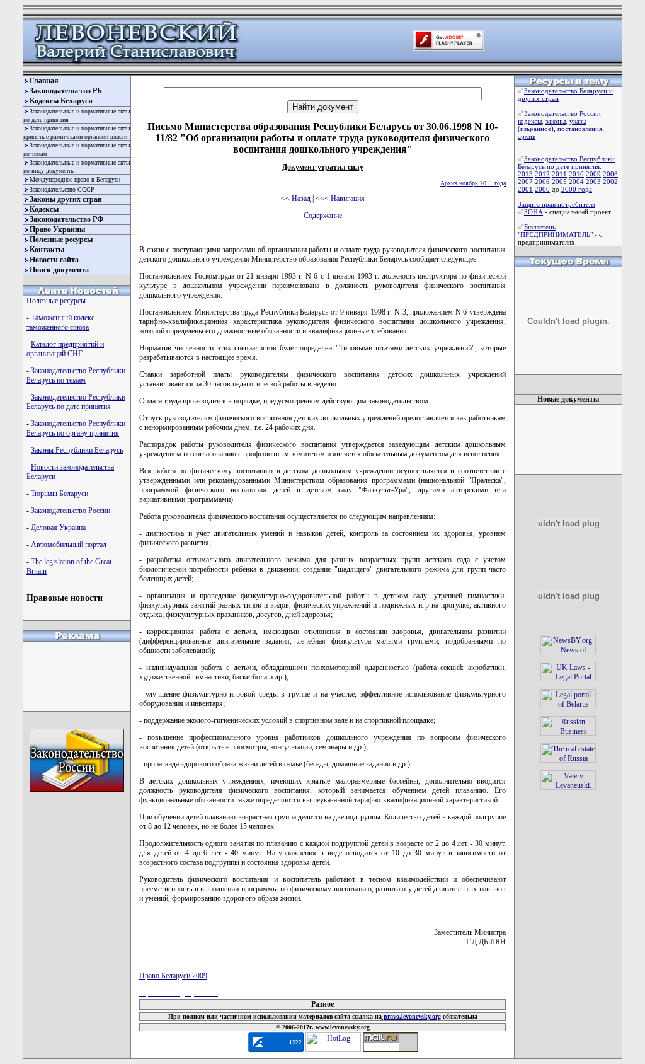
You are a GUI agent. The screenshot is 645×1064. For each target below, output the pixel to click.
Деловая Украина (58, 527)
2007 (525, 181)
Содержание (323, 215)
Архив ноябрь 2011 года (473, 183)
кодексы (530, 121)
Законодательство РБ (66, 90)
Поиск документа (59, 269)
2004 (576, 181)
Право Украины (57, 229)
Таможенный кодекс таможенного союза (60, 322)
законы (555, 121)
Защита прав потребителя (556, 204)
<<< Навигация (340, 198)
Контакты (47, 249)
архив (526, 136)
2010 (576, 174)
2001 (525, 189)
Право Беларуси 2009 (173, 975)
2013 (525, 174)
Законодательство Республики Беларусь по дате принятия (75, 402)
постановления (579, 128)
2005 (559, 181)
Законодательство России (70, 510)
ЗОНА (533, 212)
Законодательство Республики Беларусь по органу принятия (75, 428)
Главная (44, 80)
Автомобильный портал (68, 544)
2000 (542, 189)
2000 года (576, 189)
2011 (559, 174)
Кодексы (44, 209)
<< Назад (296, 198)
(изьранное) (536, 128)
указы (577, 121)
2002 (610, 181)
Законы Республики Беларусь (77, 450)
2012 (542, 174)
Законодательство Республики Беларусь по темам (75, 375)
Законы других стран (66, 199)
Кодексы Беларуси (61, 100)
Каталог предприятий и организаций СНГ (65, 349)
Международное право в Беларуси (75, 179)
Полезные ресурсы (61, 239)
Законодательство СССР (62, 189)
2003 (593, 181)
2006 (542, 181)
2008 (610, 174)
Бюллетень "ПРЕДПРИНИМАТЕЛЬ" (555, 230)
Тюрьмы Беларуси (59, 493)
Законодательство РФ (66, 219)
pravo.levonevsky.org (411, 1016)
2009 (593, 174)
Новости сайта (54, 259)
